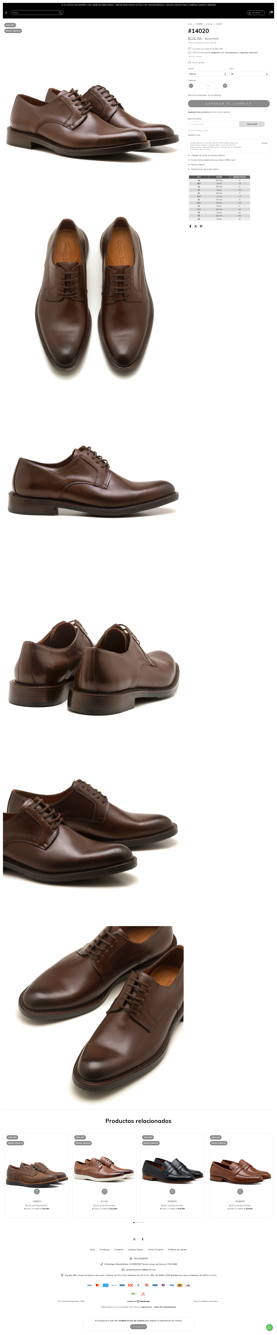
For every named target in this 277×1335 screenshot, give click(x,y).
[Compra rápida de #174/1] (104, 1191)
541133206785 (141, 1258)
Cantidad (192, 80)
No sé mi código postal (198, 130)
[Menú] (7, 13)
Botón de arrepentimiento (165, 1307)
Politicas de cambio (177, 1249)
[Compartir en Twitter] (195, 226)
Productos (105, 1249)
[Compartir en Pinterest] (201, 226)
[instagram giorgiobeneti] (134, 1239)
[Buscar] (60, 13)
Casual (209, 24)
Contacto (119, 1249)
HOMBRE (199, 24)
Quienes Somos (135, 1249)
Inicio (190, 24)
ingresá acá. (146, 1307)
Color (190, 69)
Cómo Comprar (155, 1249)
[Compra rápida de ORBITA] (37, 1191)
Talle (232, 69)
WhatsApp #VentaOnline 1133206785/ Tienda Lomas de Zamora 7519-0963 (140, 1264)
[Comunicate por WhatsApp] (269, 1327)
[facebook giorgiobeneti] (143, 1239)
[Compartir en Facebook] (190, 226)
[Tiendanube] (138, 1302)
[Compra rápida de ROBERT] (172, 1191)
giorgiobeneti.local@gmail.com (141, 1269)
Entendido (139, 1327)
